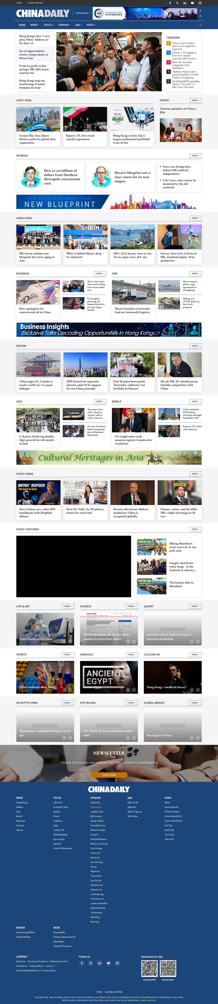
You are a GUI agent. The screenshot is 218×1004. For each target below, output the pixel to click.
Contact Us (21, 966)
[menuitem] (82, 13)
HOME (22, 25)
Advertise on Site (58, 961)
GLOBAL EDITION (35, 2)
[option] (109, 61)
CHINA (19, 2)
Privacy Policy (48, 970)
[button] (64, 642)
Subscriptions (36, 966)
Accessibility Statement (27, 970)
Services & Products (38, 961)
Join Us (49, 966)
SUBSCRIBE (109, 775)
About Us (20, 961)
